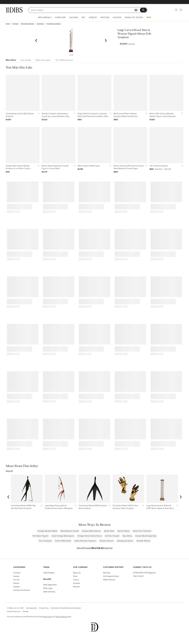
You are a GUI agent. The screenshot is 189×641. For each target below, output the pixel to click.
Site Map (26, 611)
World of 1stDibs (134, 17)
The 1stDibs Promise (64, 60)
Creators (16, 586)
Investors (76, 583)
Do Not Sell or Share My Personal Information (66, 608)
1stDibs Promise (109, 579)
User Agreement (31, 608)
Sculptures (40, 23)
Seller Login (47, 588)
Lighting (73, 17)
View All (9, 470)
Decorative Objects (27, 23)
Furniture (60, 17)
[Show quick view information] (38, 113)
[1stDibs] (14, 10)
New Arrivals (45, 17)
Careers (76, 579)
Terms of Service (61, 616)
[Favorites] (176, 10)
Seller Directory (49, 591)
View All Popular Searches (94, 547)
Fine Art (16, 579)
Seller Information (43, 60)
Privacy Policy (44, 608)
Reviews (76, 586)
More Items (11, 60)
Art (83, 17)
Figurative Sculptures (54, 23)
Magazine (144, 572)
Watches (105, 17)
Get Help (106, 572)
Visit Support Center (111, 576)
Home (8, 23)
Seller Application (50, 584)
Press (75, 576)
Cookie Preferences (13, 611)
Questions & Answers (21, 590)
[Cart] (181, 10)
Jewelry (93, 17)
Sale (148, 17)
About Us (76, 572)
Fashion (117, 17)
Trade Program (49, 572)
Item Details (26, 60)
